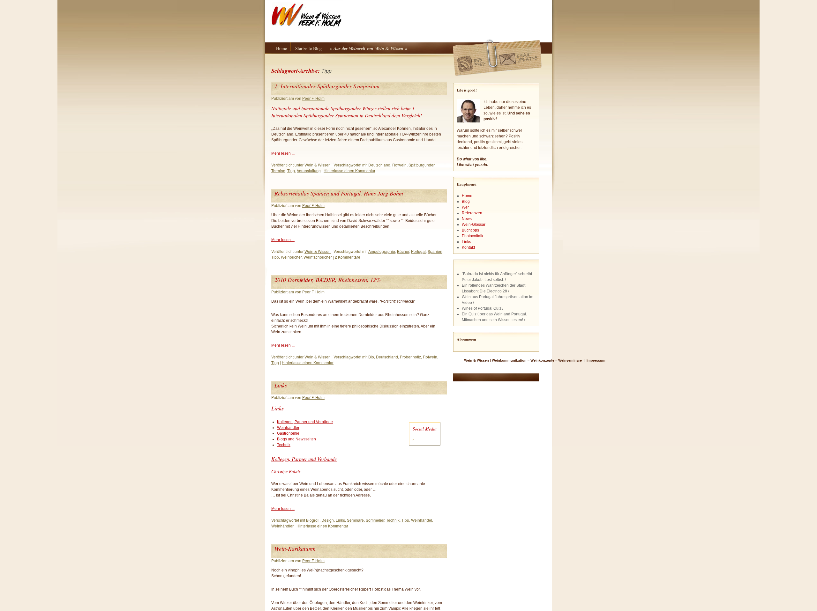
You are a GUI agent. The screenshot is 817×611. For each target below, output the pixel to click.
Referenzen (472, 213)
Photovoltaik (472, 236)
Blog (466, 201)
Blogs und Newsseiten (296, 439)
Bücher (403, 251)
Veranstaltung (309, 170)
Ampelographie (381, 251)
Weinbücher (291, 257)
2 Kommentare (347, 257)
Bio (371, 356)
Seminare (355, 520)
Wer (465, 207)
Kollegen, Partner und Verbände (305, 422)
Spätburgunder (421, 164)
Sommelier (375, 520)
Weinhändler (288, 427)
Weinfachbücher (318, 257)
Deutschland (379, 164)
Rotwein (399, 164)
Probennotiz (410, 356)
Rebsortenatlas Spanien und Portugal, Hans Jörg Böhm (338, 193)
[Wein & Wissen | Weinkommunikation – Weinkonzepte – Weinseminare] (368, 15)
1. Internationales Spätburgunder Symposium (326, 86)
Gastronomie (288, 433)
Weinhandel (421, 520)
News (467, 219)
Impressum (596, 360)
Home (281, 48)
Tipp (291, 170)
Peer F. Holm (313, 98)
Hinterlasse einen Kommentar (349, 170)
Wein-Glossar (473, 224)
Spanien (435, 251)
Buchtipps (470, 230)
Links (280, 385)
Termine (278, 170)
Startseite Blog (308, 48)
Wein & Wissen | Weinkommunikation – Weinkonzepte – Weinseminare (523, 360)
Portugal (418, 251)
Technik (283, 445)
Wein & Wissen (317, 164)
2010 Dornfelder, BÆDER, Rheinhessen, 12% (327, 279)
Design (327, 520)
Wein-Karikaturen (295, 548)
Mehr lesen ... (283, 153)
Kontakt (468, 247)
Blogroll (312, 520)
